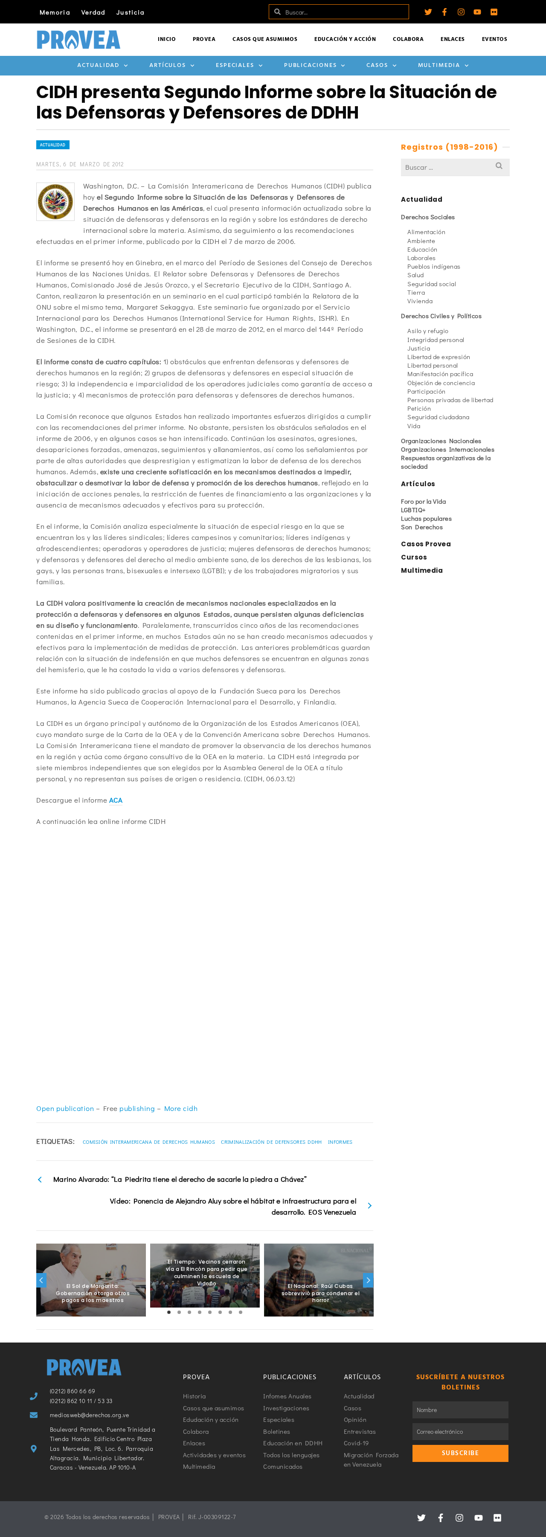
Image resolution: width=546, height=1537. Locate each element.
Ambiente (421, 240)
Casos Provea (426, 543)
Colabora (408, 39)
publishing (137, 1108)
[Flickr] (494, 12)
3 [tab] (189, 1312)
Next (368, 1280)
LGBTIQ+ (413, 509)
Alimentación (426, 231)
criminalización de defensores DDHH (271, 1141)
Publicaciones (310, 65)
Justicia (130, 12)
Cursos (414, 557)
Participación (426, 391)
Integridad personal (436, 339)
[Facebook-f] (444, 12)
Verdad (93, 12)
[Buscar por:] (455, 167)
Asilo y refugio (428, 330)
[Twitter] (428, 12)
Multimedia (439, 65)
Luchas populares (426, 518)
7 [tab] (230, 1312)
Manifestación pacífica (440, 373)
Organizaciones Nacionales (441, 440)
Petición (419, 408)
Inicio (167, 39)
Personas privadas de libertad (450, 399)
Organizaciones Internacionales (447, 449)
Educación (422, 249)
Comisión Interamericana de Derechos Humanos (149, 1141)
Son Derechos (422, 526)
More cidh (181, 1108)
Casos (377, 65)
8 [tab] (240, 1312)
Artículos (167, 65)
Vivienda (420, 300)
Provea (204, 39)
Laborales (421, 257)
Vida (413, 425)
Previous (41, 1280)
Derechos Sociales (428, 216)
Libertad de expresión (438, 356)
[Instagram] (461, 12)
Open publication (65, 1108)
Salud (415, 274)
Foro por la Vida (423, 501)
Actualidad (98, 65)
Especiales (235, 65)
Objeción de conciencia (441, 382)
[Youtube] (477, 12)
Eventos (495, 39)
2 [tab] (179, 1312)
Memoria (55, 12)
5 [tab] (210, 1312)
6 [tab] (220, 1312)
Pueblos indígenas (434, 266)
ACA (116, 800)
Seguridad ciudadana (438, 416)
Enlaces (453, 39)
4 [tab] (199, 1312)
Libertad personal (432, 365)
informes (340, 1141)
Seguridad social (431, 283)
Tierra (416, 292)
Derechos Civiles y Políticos (441, 315)
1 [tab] (169, 1312)
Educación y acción (345, 39)
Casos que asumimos (264, 39)
